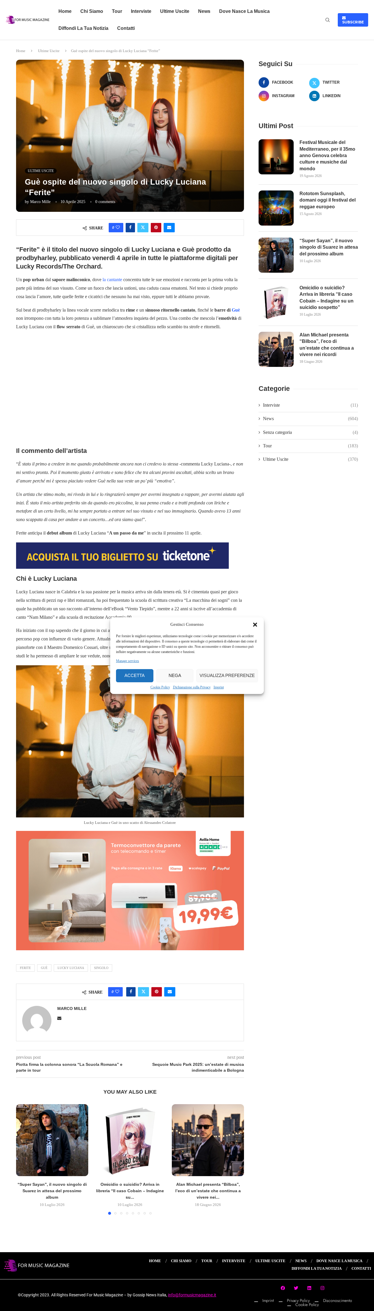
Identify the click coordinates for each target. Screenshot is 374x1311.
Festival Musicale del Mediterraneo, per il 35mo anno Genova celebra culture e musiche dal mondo (327, 155)
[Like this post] (118, 227)
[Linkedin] (309, 1288)
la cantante (112, 279)
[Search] (327, 20)
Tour (117, 11)
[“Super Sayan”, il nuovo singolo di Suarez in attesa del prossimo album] (52, 1140)
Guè (236, 309)
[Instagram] (322, 1288)
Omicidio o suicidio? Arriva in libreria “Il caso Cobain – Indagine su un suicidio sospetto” (326, 297)
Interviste (141, 11)
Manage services (127, 661)
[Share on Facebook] (130, 227)
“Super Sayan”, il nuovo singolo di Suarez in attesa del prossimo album (52, 1191)
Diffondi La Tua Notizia (83, 28)
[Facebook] (283, 1288)
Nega (175, 675)
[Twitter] (296, 1288)
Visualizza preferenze (227, 675)
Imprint (219, 687)
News (204, 11)
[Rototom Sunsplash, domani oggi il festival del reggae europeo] (276, 208)
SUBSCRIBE (353, 20)
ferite (25, 968)
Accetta (134, 675)
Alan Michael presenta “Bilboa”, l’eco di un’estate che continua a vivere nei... (208, 1191)
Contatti (126, 28)
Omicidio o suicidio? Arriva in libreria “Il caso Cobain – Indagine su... (130, 1191)
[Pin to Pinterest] (156, 227)
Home (65, 11)
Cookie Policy (160, 687)
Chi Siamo (91, 11)
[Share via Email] (169, 227)
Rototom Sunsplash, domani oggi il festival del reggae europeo (327, 200)
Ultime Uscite (174, 11)
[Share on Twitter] (142, 227)
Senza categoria (310, 432)
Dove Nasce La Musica (244, 11)
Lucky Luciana (71, 968)
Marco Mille (40, 202)
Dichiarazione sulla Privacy (192, 687)
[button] (255, 625)
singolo (101, 968)
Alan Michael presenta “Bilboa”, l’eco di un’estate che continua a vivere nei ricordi (326, 344)
